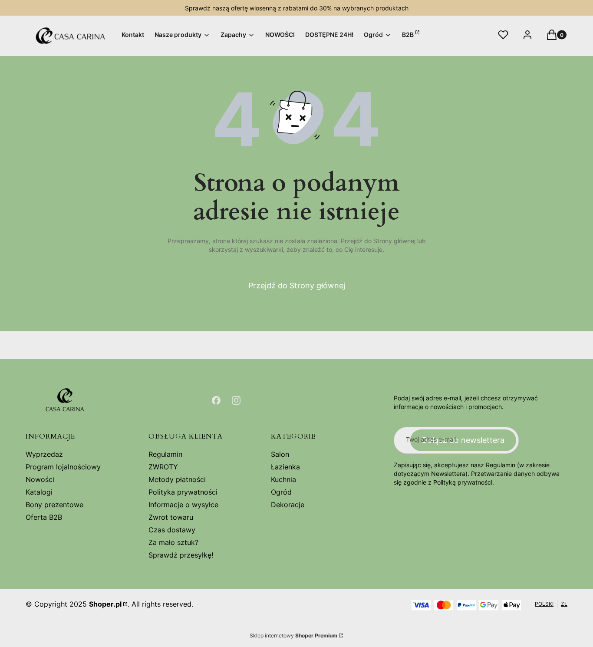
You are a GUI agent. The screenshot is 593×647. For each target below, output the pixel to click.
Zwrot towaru (170, 517)
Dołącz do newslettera (463, 440)
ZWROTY (163, 466)
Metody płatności (177, 479)
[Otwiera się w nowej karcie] (216, 400)
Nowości (40, 479)
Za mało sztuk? (173, 542)
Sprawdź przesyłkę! (180, 555)
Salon (280, 454)
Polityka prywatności (182, 492)
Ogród (281, 492)
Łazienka (285, 466)
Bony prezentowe (54, 504)
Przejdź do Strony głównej (296, 285)
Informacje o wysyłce (183, 504)
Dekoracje (287, 504)
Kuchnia (283, 479)
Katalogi (39, 492)
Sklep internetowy (293, 635)
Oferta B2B (44, 517)
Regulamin (165, 454)
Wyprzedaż (44, 454)
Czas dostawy (171, 529)
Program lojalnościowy (63, 466)
